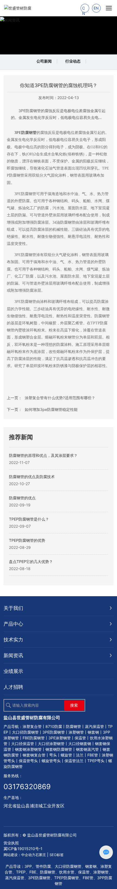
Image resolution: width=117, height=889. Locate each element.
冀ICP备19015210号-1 (23, 848)
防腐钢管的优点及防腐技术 (32, 476)
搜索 (74, 705)
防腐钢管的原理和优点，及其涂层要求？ (43, 455)
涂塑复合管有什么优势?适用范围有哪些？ (60, 397)
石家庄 (40, 855)
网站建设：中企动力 (19, 855)
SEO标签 (57, 855)
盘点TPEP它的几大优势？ (31, 561)
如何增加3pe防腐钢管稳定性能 (51, 409)
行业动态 (73, 61)
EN (96, 8)
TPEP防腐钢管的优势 (27, 540)
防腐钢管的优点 (22, 498)
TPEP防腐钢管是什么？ (29, 519)
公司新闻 (44, 61)
